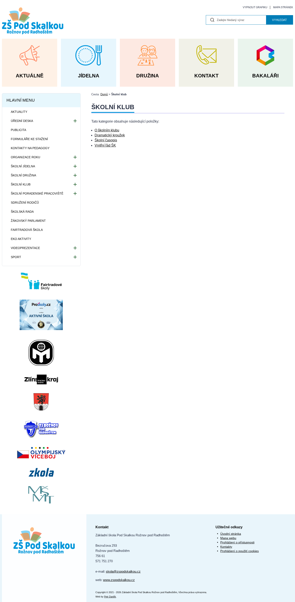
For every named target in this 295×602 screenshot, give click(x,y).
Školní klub (20, 184)
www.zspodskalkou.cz (119, 580)
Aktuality (19, 111)
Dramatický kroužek (110, 135)
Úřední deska (22, 121)
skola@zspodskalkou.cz (123, 571)
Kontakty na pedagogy (30, 148)
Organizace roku (25, 157)
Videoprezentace (25, 248)
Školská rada (22, 211)
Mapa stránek (283, 7)
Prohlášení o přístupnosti (237, 542)
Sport (16, 257)
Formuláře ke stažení (29, 139)
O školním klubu (107, 130)
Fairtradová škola (27, 230)
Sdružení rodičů (25, 202)
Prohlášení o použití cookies (239, 551)
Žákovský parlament (28, 220)
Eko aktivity (21, 239)
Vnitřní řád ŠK (105, 145)
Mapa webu (228, 538)
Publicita (18, 130)
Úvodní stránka (230, 533)
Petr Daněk (110, 596)
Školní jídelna (23, 166)
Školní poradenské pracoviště (37, 193)
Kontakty (226, 546)
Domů (104, 94)
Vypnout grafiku (255, 7)
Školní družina (23, 175)
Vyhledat (279, 20)
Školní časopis (106, 140)
